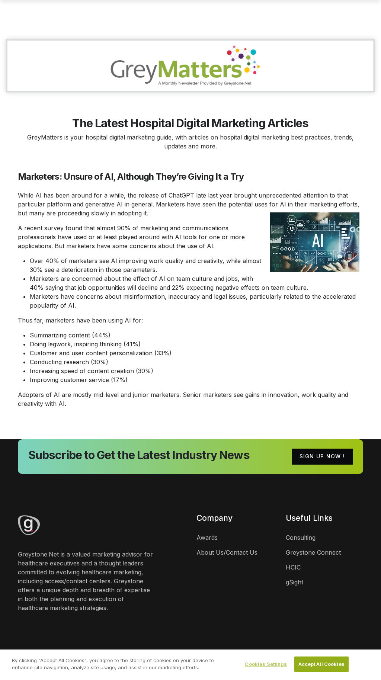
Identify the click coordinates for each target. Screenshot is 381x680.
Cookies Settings (266, 664)
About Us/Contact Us (226, 552)
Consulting (301, 537)
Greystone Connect (313, 552)
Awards (207, 537)
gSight (294, 582)
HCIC (293, 567)
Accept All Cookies (321, 664)
